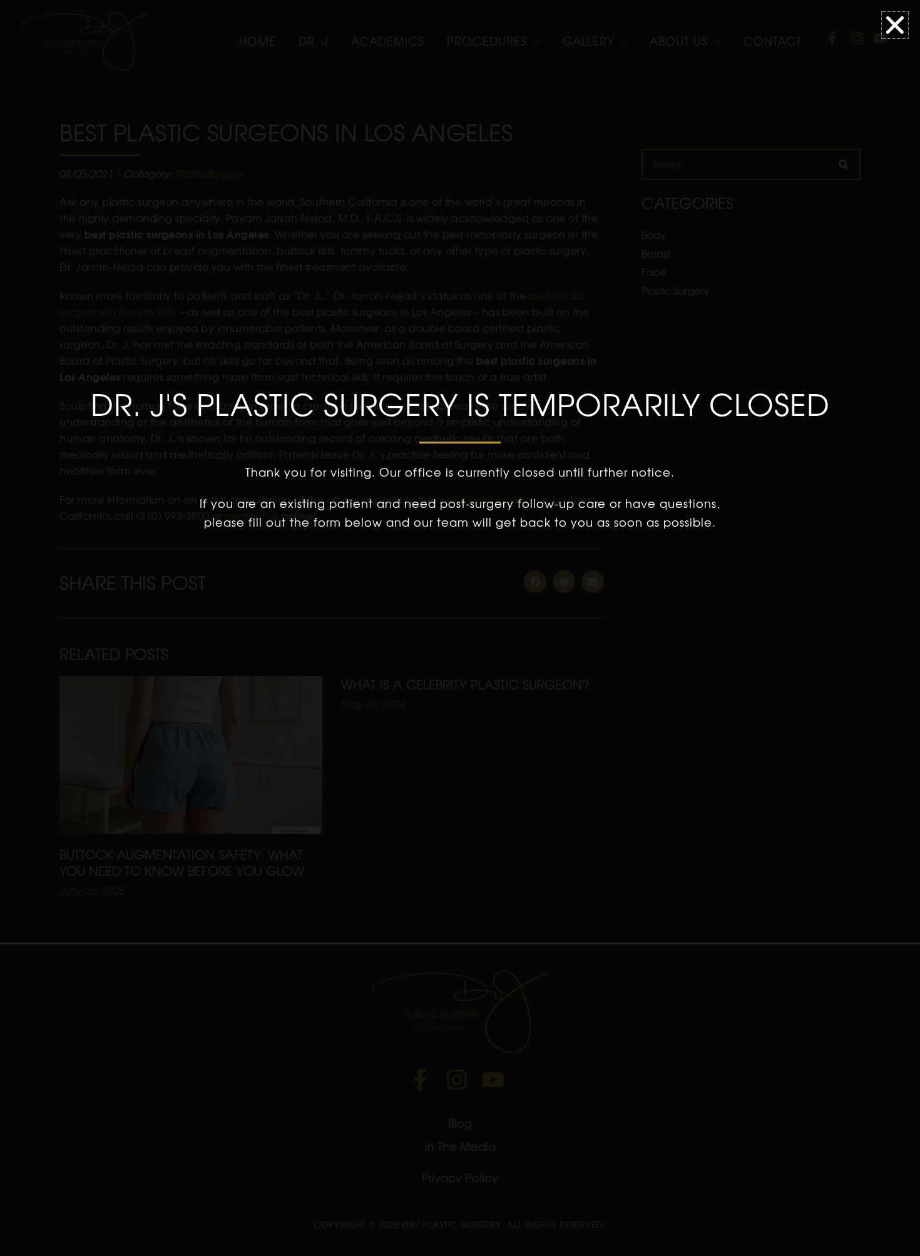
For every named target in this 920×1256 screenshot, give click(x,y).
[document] (460, 628)
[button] (894, 25)
